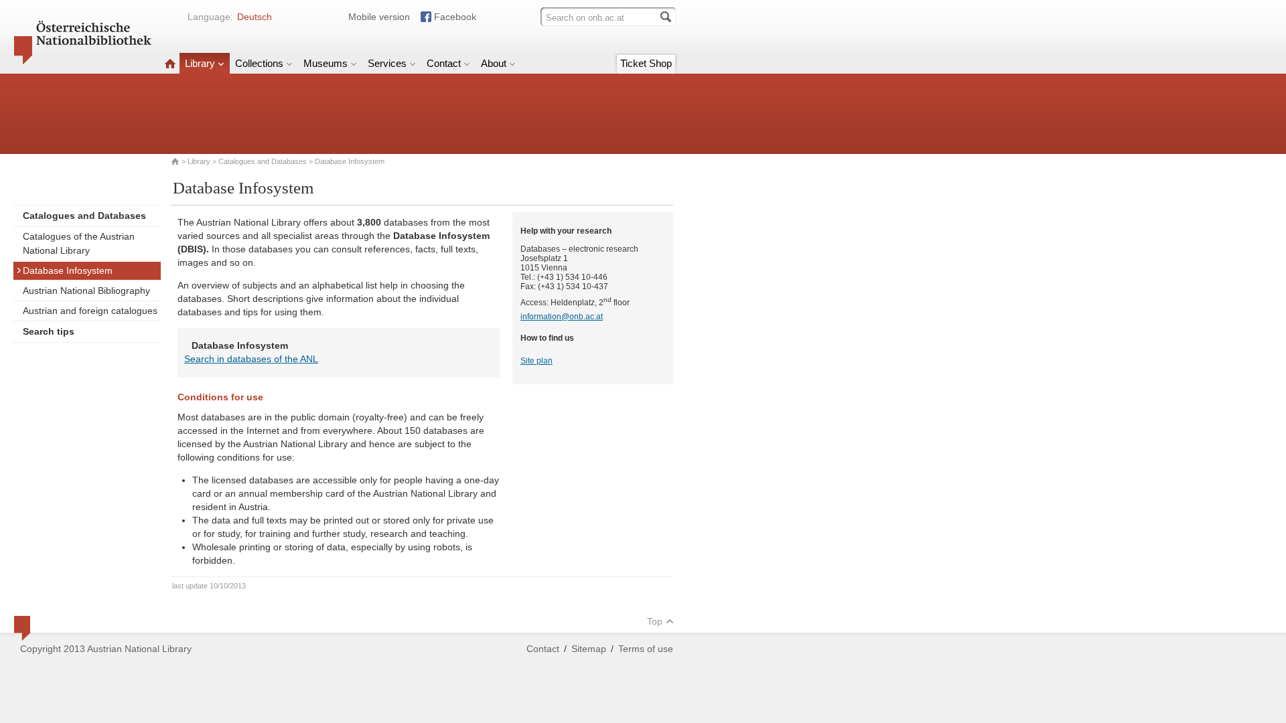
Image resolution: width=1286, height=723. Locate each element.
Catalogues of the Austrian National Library (79, 243)
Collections (259, 63)
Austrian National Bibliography (86, 290)
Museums (325, 63)
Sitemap (588, 648)
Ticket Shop (646, 63)
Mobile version (379, 16)
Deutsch (254, 16)
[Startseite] (170, 63)
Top (654, 621)
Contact (444, 63)
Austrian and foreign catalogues (90, 310)
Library (200, 63)
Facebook (455, 16)
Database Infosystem (68, 270)
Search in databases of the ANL (251, 358)
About (493, 63)
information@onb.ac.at (561, 316)
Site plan (536, 361)
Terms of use (645, 648)
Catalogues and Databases (262, 161)
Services (387, 63)
